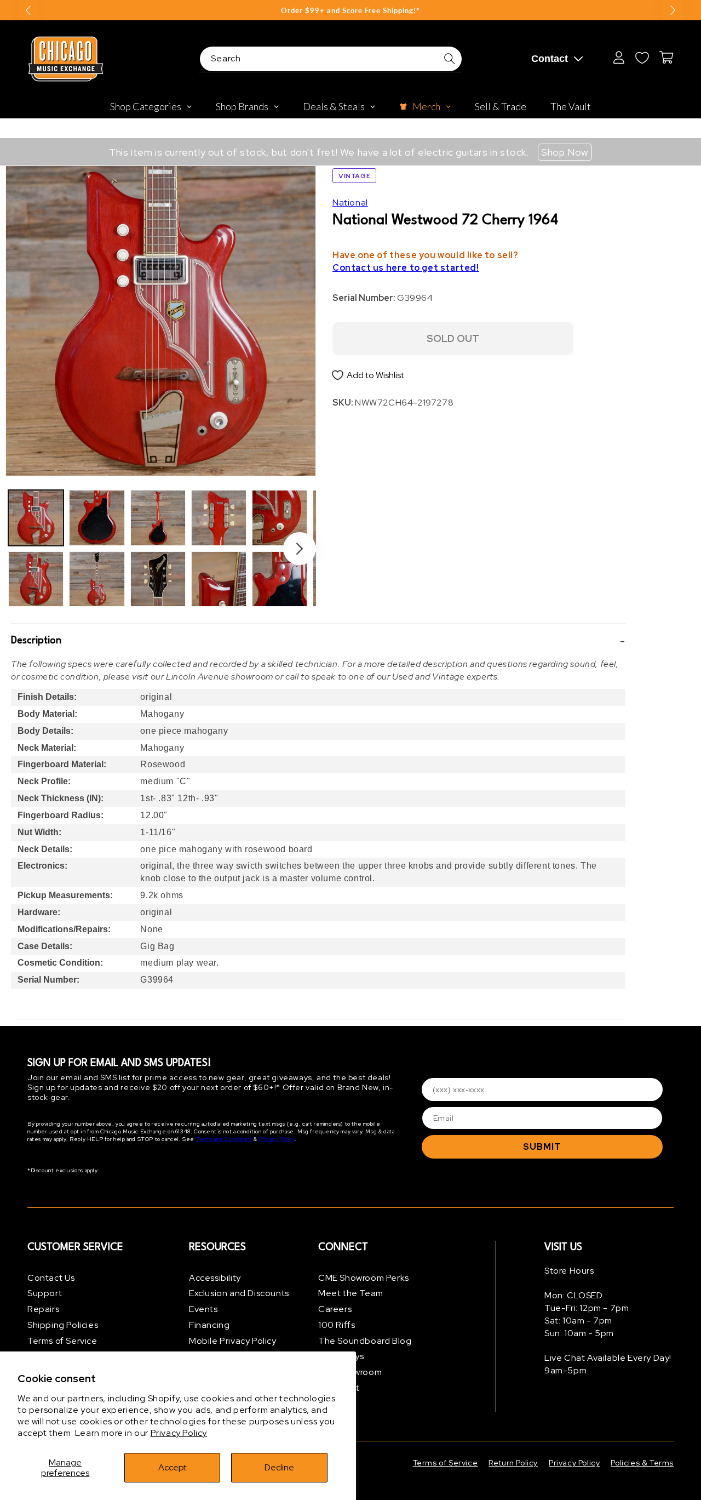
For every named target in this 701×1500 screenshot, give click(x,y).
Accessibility (215, 1278)
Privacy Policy (179, 1433)
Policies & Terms (642, 1463)
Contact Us (51, 1278)
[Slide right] (299, 548)
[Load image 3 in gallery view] (96, 517)
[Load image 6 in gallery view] (158, 579)
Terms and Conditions (224, 1139)
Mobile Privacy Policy (233, 1341)
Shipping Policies (62, 1325)
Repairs (43, 1309)
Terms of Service (62, 1341)
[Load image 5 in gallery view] (158, 517)
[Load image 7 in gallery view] (218, 517)
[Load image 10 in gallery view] (279, 579)
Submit (542, 1147)
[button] (318, 641)
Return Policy (513, 1463)
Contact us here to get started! (405, 268)
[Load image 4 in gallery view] (96, 579)
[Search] (450, 59)
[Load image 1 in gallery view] (36, 517)
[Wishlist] (642, 57)
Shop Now (565, 152)
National (350, 202)
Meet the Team (350, 1293)
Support (44, 1293)
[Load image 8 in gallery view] (218, 579)
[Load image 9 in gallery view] (279, 517)
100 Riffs (336, 1325)
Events (203, 1309)
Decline (279, 1467)
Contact (549, 58)
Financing (209, 1325)
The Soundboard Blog (364, 1341)
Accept (172, 1467)
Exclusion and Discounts (239, 1293)
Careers (335, 1309)
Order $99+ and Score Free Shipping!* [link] (350, 10)
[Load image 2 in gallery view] (36, 579)
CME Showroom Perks (363, 1278)
